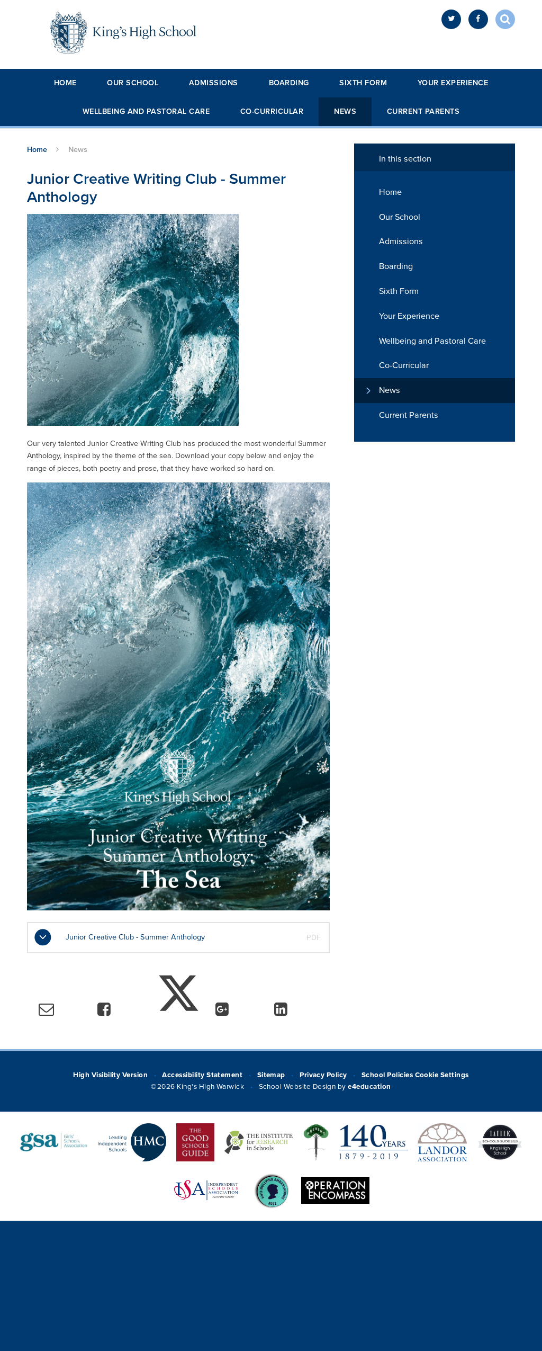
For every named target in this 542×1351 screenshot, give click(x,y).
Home (65, 82)
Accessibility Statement (202, 1075)
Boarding (289, 82)
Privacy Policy (323, 1075)
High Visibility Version (110, 1075)
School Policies (387, 1075)
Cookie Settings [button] (442, 1075)
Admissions (213, 82)
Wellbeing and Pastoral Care (146, 111)
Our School (132, 82)
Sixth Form (363, 82)
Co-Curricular (272, 111)
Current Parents (423, 111)
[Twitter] (451, 19)
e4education (369, 1086)
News (345, 111)
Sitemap (271, 1075)
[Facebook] (478, 19)
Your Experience (453, 82)
